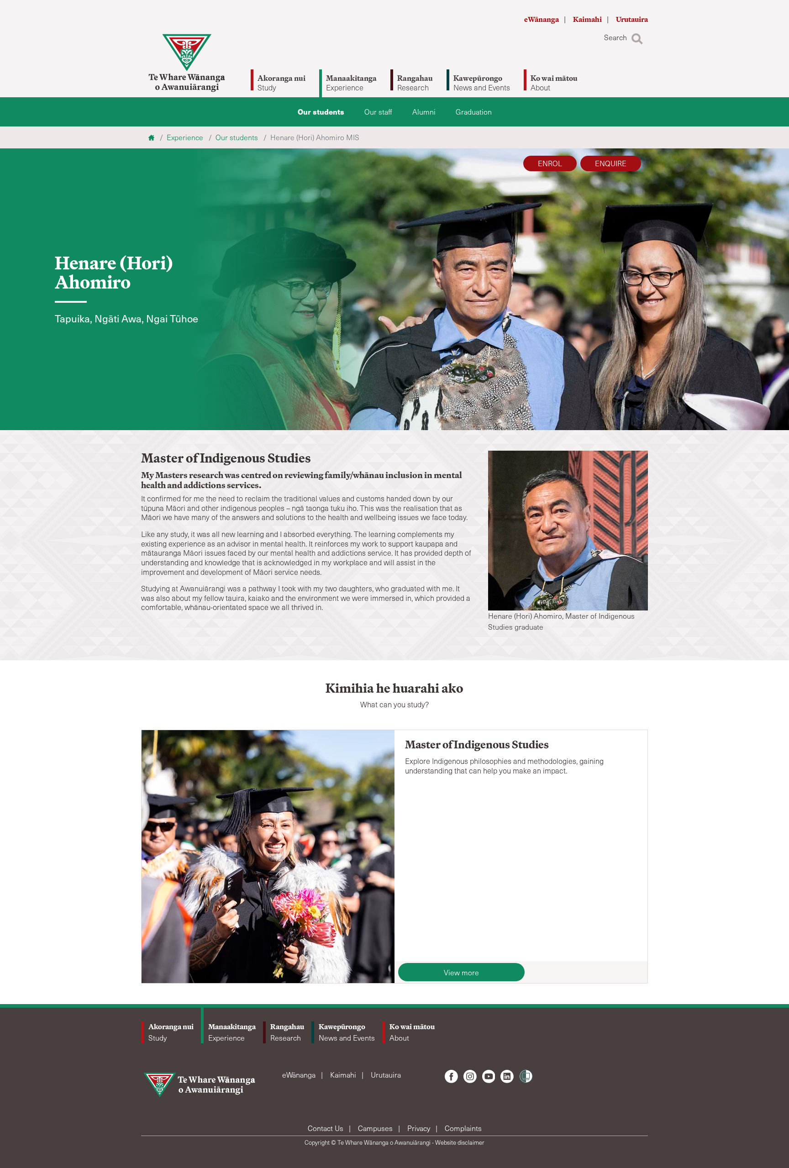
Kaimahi (588, 19)
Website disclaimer (459, 1142)
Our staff (378, 111)
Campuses (376, 1128)
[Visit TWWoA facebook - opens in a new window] (451, 1076)
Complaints (463, 1128)
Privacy (419, 1128)
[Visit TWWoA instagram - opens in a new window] (470, 1076)
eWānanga (542, 19)
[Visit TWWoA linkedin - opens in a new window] (507, 1076)
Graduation (474, 111)
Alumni (424, 111)
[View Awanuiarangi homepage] (187, 63)
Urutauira (632, 19)
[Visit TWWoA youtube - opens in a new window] (488, 1076)
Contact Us (326, 1128)
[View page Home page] (152, 137)
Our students (321, 111)
